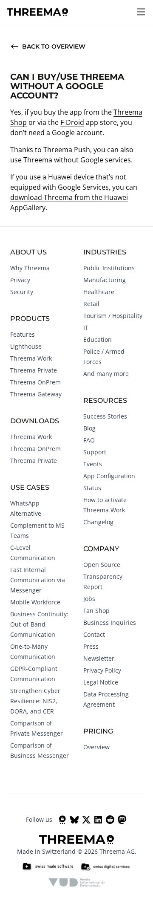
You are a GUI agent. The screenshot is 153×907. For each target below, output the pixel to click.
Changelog (98, 522)
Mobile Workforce (35, 602)
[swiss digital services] (105, 867)
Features (22, 334)
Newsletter (98, 658)
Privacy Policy (102, 670)
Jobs (89, 599)
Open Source (101, 564)
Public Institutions (109, 268)
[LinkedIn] (98, 820)
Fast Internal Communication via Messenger (37, 580)
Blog (89, 428)
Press (91, 646)
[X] (86, 820)
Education (97, 339)
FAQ (89, 440)
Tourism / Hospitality (112, 316)
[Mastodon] (122, 820)
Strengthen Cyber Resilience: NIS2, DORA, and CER (35, 701)
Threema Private (33, 370)
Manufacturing (104, 280)
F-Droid (72, 122)
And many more (106, 374)
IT (85, 328)
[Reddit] (110, 820)
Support (94, 452)
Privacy (20, 280)
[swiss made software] (47, 867)
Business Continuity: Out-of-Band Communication (39, 624)
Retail (91, 304)
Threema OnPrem (35, 382)
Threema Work (31, 358)
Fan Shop (96, 611)
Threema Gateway (36, 394)
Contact (94, 634)
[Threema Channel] (62, 820)
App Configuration (109, 476)
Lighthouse (26, 346)
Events (92, 464)
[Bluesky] (74, 820)
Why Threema (30, 268)
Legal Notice (100, 682)
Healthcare (98, 292)
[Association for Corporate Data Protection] (76, 882)
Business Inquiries (109, 622)
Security (21, 292)
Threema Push (66, 149)
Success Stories (105, 416)
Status (92, 488)
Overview (96, 747)
